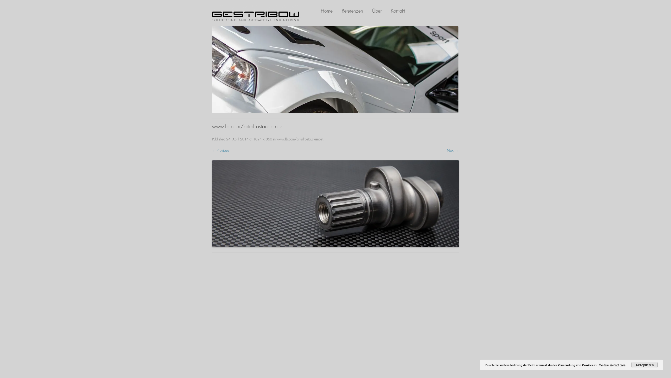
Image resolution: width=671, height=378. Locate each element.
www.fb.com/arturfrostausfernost (300, 139)
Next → (453, 150)
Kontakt (398, 11)
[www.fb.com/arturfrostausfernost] (335, 203)
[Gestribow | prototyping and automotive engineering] (256, 16)
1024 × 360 (262, 139)
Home (327, 11)
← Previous (220, 150)
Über (377, 11)
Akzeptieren (645, 365)
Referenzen (352, 11)
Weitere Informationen (612, 365)
